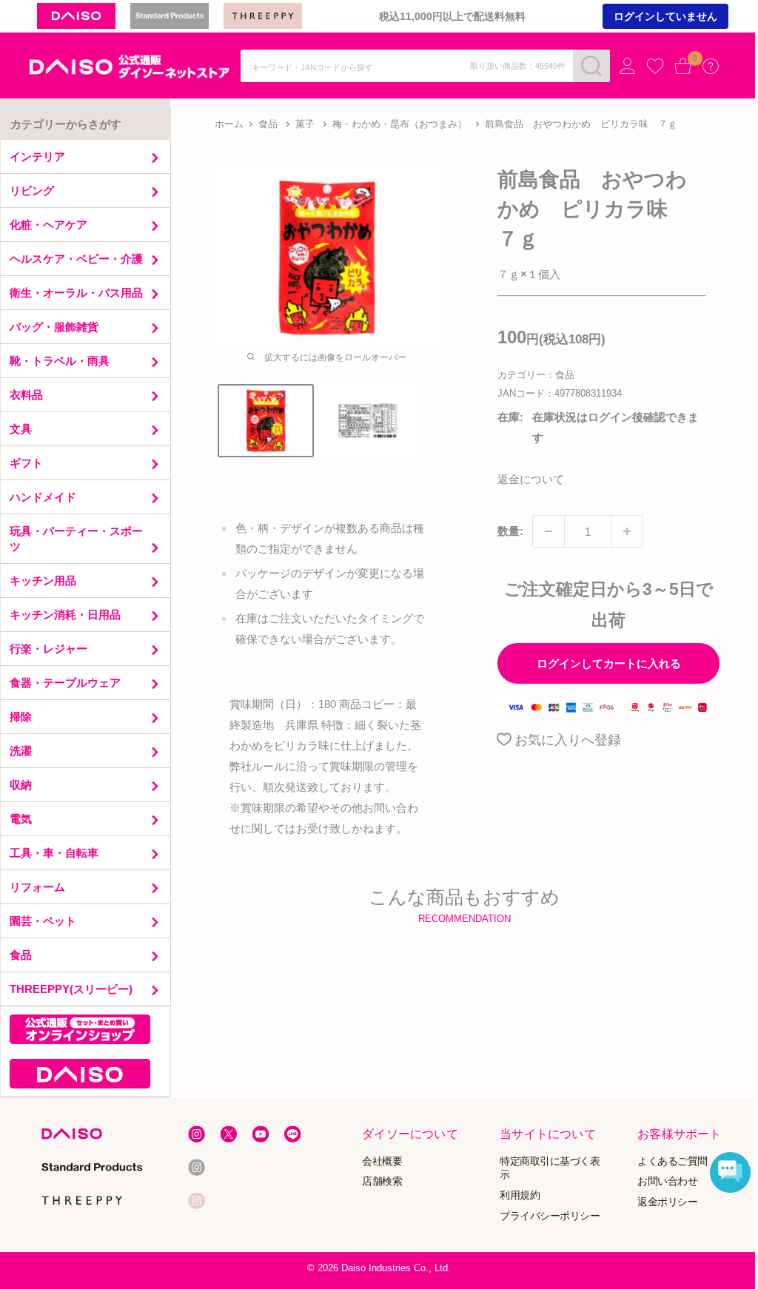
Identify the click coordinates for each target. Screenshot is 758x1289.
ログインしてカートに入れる (609, 663)
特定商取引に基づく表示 (550, 1167)
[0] (683, 65)
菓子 (305, 123)
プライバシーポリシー (550, 1216)
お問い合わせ (667, 1181)
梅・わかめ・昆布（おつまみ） (399, 123)
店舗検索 (383, 1181)
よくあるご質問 (672, 1160)
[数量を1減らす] (548, 531)
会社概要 (383, 1160)
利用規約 (520, 1195)
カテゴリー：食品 (535, 374)
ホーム (229, 123)
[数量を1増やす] (627, 531)
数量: (510, 531)
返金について (530, 479)
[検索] (591, 66)
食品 (268, 123)
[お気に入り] (655, 66)
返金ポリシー (667, 1202)
